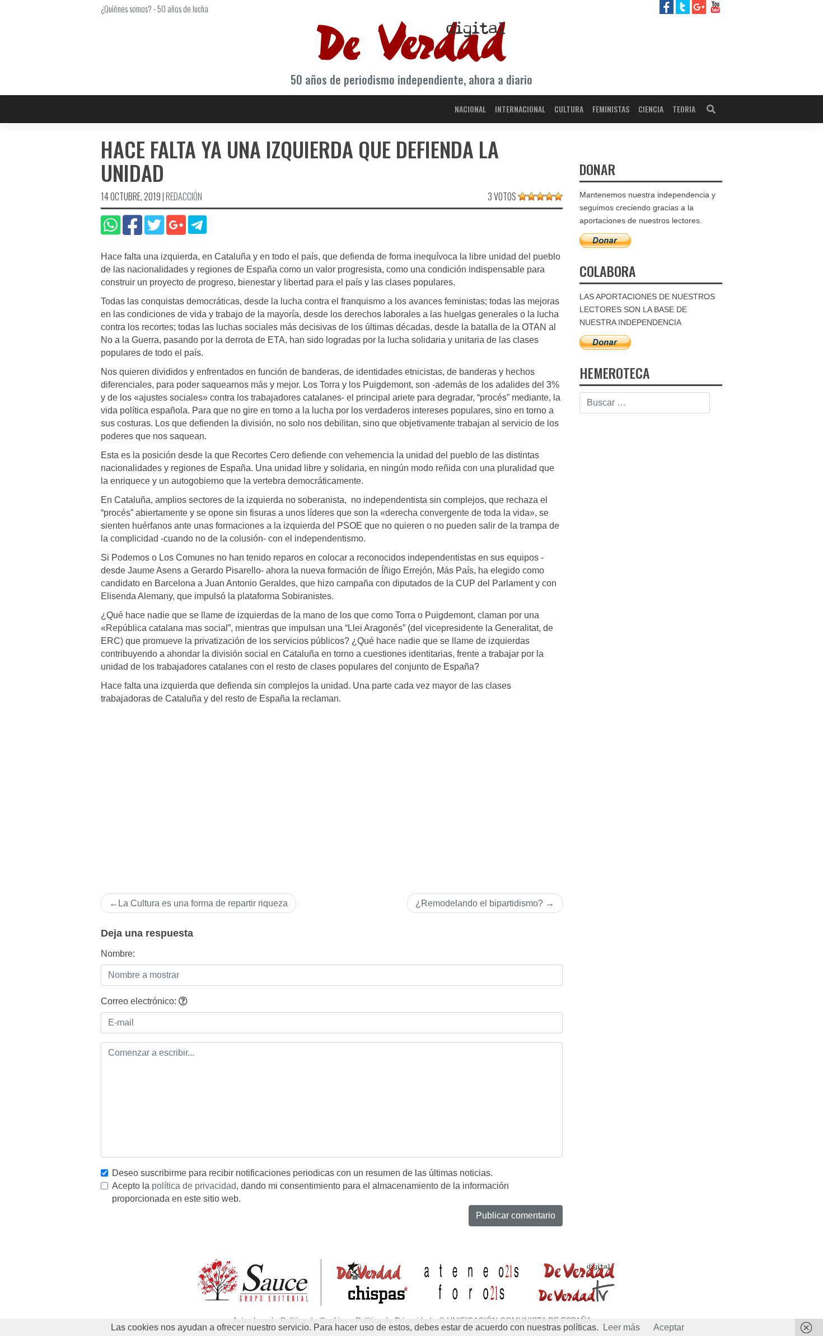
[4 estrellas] (549, 196)
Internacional (520, 109)
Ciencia (650, 109)
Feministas (610, 109)
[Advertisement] (332, 789)
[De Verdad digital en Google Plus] (700, 6)
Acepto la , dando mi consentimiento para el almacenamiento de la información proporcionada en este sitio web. (310, 1192)
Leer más (621, 1327)
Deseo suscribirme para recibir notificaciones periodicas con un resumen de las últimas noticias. (302, 1173)
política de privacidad (194, 1186)
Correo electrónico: (140, 1001)
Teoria (683, 109)
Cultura (568, 109)
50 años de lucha (182, 8)
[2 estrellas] (531, 196)
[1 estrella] (522, 196)
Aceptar (668, 1327)
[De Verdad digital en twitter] (684, 6)
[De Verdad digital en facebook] (668, 6)
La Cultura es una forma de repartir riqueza (203, 903)
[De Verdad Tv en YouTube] (715, 6)
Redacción (184, 196)
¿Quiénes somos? (126, 8)
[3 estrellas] (540, 196)
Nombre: (118, 953)
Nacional (470, 109)
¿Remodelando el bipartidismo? (479, 903)
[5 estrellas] (558, 196)
